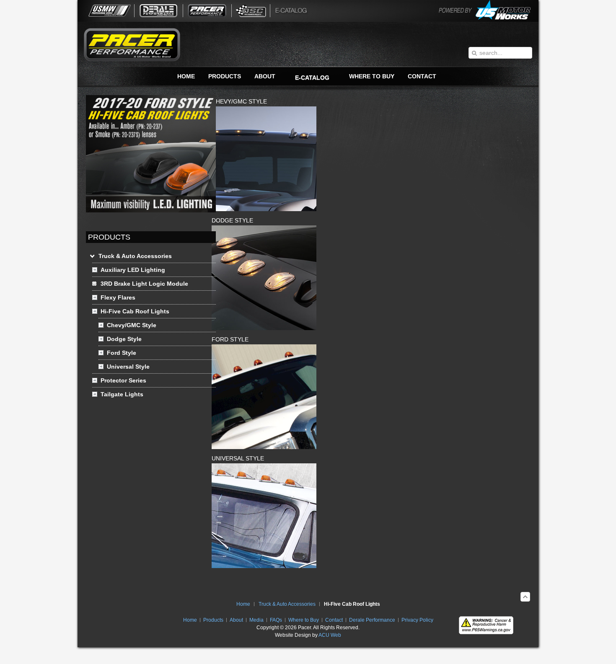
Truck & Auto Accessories (287, 604)
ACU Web (329, 635)
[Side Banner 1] (151, 210)
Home (243, 604)
